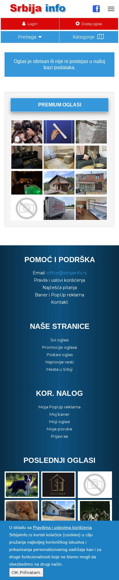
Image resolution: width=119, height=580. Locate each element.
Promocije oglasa (59, 347)
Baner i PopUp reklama (59, 295)
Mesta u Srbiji (59, 369)
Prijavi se (59, 436)
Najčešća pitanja (59, 287)
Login (32, 23)
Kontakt (59, 302)
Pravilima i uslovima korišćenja (62, 527)
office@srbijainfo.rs (67, 273)
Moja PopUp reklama (59, 406)
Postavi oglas (60, 354)
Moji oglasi (59, 421)
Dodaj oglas (91, 23)
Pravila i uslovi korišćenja (59, 280)
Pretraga (27, 37)
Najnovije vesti (59, 361)
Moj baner (59, 414)
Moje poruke (59, 428)
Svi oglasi (59, 339)
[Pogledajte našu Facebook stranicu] (96, 9)
